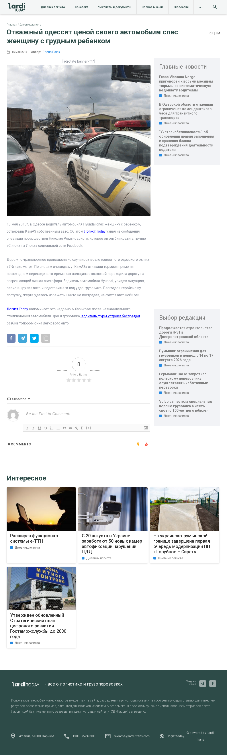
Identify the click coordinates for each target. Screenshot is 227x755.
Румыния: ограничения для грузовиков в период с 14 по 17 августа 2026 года (186, 355)
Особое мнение (153, 7)
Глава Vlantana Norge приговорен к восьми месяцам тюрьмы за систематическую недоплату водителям (186, 83)
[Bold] (27, 428)
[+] (88, 427)
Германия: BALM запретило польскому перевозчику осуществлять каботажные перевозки (183, 380)
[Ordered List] (52, 428)
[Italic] (33, 428)
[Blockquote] (64, 428)
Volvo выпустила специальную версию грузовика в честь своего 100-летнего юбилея (185, 406)
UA (218, 33)
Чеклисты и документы (114, 7)
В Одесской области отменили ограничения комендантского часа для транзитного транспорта (186, 111)
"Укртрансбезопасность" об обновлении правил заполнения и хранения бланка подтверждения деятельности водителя (186, 141)
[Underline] (39, 428)
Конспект (81, 7)
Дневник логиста (53, 7)
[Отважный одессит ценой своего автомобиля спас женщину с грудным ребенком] (11, 339)
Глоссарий (181, 7)
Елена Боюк (51, 52)
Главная (12, 24)
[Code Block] (70, 428)
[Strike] (46, 428)
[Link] (77, 428)
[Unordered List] (58, 428)
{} (82, 427)
